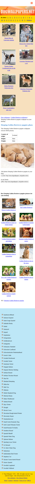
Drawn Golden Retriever (9, 210)
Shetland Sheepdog (9, 381)
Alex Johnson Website (21, 478)
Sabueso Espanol (8, 317)
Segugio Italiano (8, 367)
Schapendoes (7, 338)
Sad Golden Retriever (26, 207)
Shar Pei (6, 378)
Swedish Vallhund (9, 468)
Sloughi (6, 407)
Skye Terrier (7, 404)
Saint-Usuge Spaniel (9, 320)
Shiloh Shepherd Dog (10, 393)
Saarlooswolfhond (9, 315)
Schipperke (7, 344)
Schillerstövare (8, 341)
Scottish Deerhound (9, 358)
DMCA (29, 480)
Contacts (10, 480)
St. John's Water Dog (10, 448)
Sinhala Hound (8, 401)
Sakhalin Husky (8, 323)
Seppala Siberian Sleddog (11, 370)
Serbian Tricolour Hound (11, 375)
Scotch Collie (7, 355)
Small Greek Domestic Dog (11, 422)
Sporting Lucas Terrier (10, 442)
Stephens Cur (7, 456)
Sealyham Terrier (8, 364)
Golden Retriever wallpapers (19, 117)
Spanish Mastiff (8, 433)
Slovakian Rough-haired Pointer (13, 413)
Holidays (29, 20)
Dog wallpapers (5, 117)
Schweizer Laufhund (9, 349)
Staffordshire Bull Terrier (11, 454)
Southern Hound (8, 430)
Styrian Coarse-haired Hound (12, 459)
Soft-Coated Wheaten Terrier (12, 425)
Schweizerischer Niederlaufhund (13, 352)
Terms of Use (22, 480)
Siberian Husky (8, 396)
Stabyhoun (7, 451)
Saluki (5, 326)
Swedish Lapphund (9, 465)
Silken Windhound (9, 399)
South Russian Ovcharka (11, 428)
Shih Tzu (6, 387)
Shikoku (6, 390)
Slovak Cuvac (8, 410)
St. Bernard (7, 445)
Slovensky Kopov (9, 416)
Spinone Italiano (8, 439)
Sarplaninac (7, 335)
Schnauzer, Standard (9, 346)
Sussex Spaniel (8, 462)
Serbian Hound (8, 372)
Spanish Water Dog (9, 436)
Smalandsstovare (8, 419)
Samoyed (6, 329)
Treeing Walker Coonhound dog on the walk (8, 68)
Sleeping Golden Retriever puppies (14, 300)
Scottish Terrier (8, 361)
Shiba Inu (6, 384)
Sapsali (6, 332)
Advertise (16, 480)
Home (5, 480)
